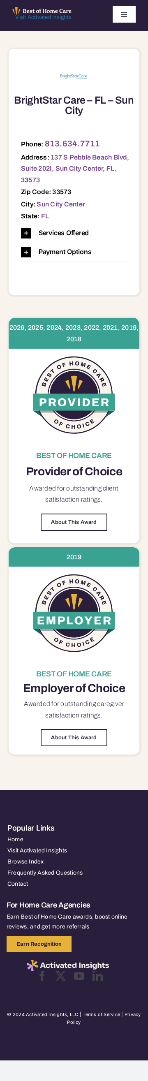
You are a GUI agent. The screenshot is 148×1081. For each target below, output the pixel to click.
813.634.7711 (72, 143)
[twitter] (61, 976)
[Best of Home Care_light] (42, 10)
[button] (74, 233)
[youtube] (79, 976)
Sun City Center (61, 204)
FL (45, 216)
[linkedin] (97, 976)
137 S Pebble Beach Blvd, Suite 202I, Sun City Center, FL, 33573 (75, 168)
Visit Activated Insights (43, 17)
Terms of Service (101, 1014)
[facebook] (42, 976)
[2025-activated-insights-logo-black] (68, 963)
